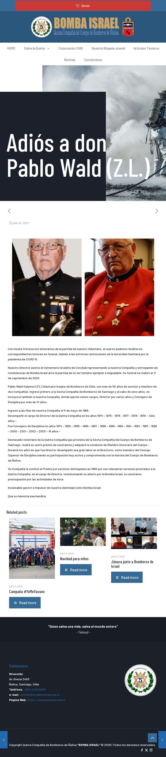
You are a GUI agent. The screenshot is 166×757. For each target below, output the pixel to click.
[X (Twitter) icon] (146, 750)
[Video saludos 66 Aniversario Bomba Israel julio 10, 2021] (162, 739)
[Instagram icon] (151, 750)
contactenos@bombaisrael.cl (39, 694)
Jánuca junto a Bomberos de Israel (132, 564)
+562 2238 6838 (35, 689)
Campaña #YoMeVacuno (27, 591)
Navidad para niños (74, 558)
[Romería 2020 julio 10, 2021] (4, 739)
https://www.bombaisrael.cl (46, 700)
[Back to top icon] (152, 737)
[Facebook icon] (142, 750)
